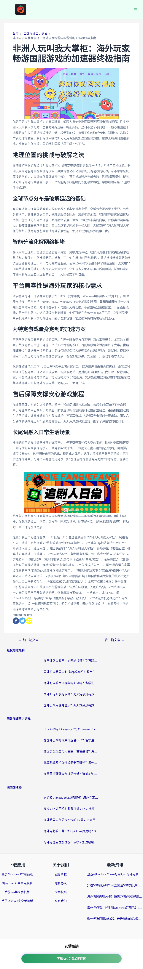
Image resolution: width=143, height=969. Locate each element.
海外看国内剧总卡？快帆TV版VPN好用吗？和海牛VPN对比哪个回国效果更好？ (71, 820)
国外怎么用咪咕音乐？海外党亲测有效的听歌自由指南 (71, 705)
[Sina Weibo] (29, 620)
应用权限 (61, 892)
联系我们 (61, 901)
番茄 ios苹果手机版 (17, 892)
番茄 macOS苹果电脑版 (17, 883)
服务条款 (61, 874)
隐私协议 (61, 883)
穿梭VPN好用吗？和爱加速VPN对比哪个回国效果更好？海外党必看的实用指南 (71, 808)
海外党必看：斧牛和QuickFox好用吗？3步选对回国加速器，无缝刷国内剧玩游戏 (71, 831)
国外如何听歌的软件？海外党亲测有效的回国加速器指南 (71, 694)
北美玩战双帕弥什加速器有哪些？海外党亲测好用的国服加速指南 (71, 762)
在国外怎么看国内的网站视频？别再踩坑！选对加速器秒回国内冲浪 (71, 660)
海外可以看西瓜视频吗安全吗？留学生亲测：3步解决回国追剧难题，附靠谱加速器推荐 (71, 683)
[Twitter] (22, 620)
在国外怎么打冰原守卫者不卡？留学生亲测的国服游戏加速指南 (71, 740)
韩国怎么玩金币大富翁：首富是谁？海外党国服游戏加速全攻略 (71, 751)
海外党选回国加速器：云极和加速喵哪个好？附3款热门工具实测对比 (71, 842)
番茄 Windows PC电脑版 (17, 874)
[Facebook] (16, 620)
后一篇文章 (114, 640)
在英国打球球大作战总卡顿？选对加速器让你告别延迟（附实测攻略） (71, 773)
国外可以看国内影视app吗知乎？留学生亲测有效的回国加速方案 (71, 671)
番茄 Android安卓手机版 (17, 901)
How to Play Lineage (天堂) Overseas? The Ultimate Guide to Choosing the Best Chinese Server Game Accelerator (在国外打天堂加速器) (71, 729)
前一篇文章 (29, 640)
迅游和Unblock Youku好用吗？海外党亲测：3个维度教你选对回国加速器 (71, 797)
